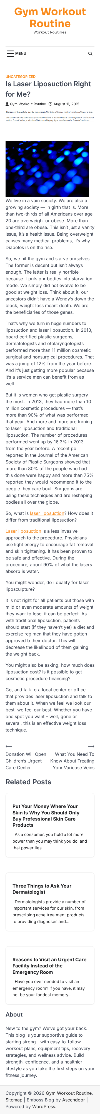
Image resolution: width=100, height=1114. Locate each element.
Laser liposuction (23, 531)
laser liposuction (47, 513)
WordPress (43, 1106)
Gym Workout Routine (50, 18)
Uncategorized (21, 77)
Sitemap (14, 1100)
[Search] (90, 53)
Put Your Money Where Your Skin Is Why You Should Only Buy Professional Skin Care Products (45, 815)
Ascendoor (73, 1100)
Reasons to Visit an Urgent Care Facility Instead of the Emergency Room (49, 966)
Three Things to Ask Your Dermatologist (41, 889)
